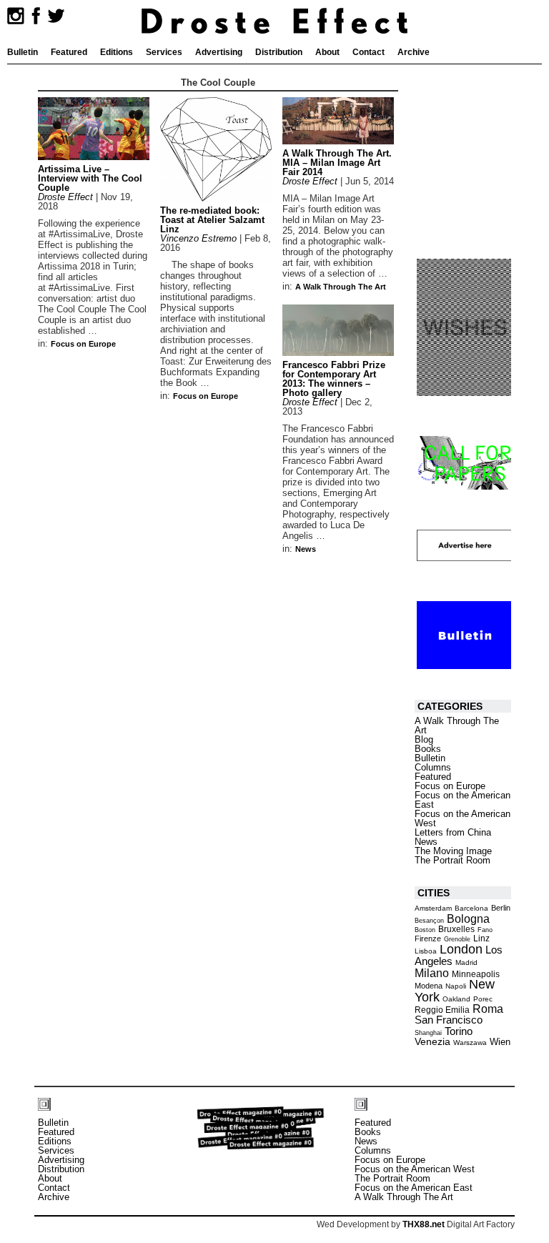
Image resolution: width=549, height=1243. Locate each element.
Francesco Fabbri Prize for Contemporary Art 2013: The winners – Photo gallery (333, 379)
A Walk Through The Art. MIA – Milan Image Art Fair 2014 (337, 162)
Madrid (466, 962)
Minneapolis (476, 974)
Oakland (456, 999)
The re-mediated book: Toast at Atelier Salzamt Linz (212, 219)
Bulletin (22, 52)
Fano (485, 930)
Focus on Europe (83, 344)
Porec (483, 999)
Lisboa (426, 951)
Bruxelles (456, 929)
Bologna (468, 918)
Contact (368, 52)
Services (164, 52)
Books (428, 748)
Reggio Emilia (442, 1009)
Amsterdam (433, 908)
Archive (413, 52)
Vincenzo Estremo (198, 238)
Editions (116, 52)
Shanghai (428, 1032)
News (305, 549)
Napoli (455, 986)
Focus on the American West (462, 818)
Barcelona (471, 908)
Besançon (429, 920)
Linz (481, 938)
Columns (433, 767)
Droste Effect (65, 197)
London (461, 949)
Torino (459, 1031)
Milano (432, 972)
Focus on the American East (462, 800)
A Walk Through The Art (340, 286)
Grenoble (457, 939)
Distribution (278, 52)
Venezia (432, 1041)
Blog (424, 739)
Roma (488, 1009)
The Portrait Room (452, 860)
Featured (69, 52)
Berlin (500, 907)
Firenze (428, 938)
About (327, 52)
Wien (500, 1041)
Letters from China (453, 832)
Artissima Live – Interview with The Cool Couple (90, 178)
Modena (428, 985)
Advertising (218, 52)
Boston (425, 930)
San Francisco (449, 1020)
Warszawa (470, 1042)
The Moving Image (453, 851)
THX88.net (423, 1224)
